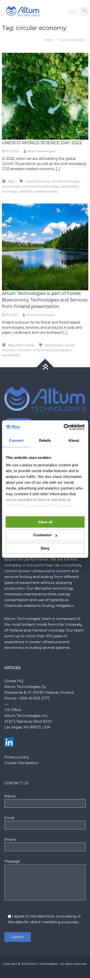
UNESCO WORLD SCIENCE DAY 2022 (42, 142)
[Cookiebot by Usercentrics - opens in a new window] (64, 427)
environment (11, 186)
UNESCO (26, 191)
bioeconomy (54, 345)
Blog (11, 181)
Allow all (45, 522)
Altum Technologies (41, 151)
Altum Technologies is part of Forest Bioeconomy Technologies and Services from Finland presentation (45, 300)
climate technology (65, 181)
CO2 (36, 350)
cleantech (24, 350)
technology (10, 191)
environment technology (41, 186)
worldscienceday (46, 191)
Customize (42, 535)
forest (45, 350)
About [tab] (73, 440)
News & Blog (25, 345)
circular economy (38, 181)
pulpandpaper (61, 350)
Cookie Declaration (21, 763)
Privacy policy (16, 757)
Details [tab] (45, 440)
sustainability (69, 186)
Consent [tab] (16, 440)
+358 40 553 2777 (34, 698)
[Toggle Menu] (72, 12)
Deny (45, 548)
